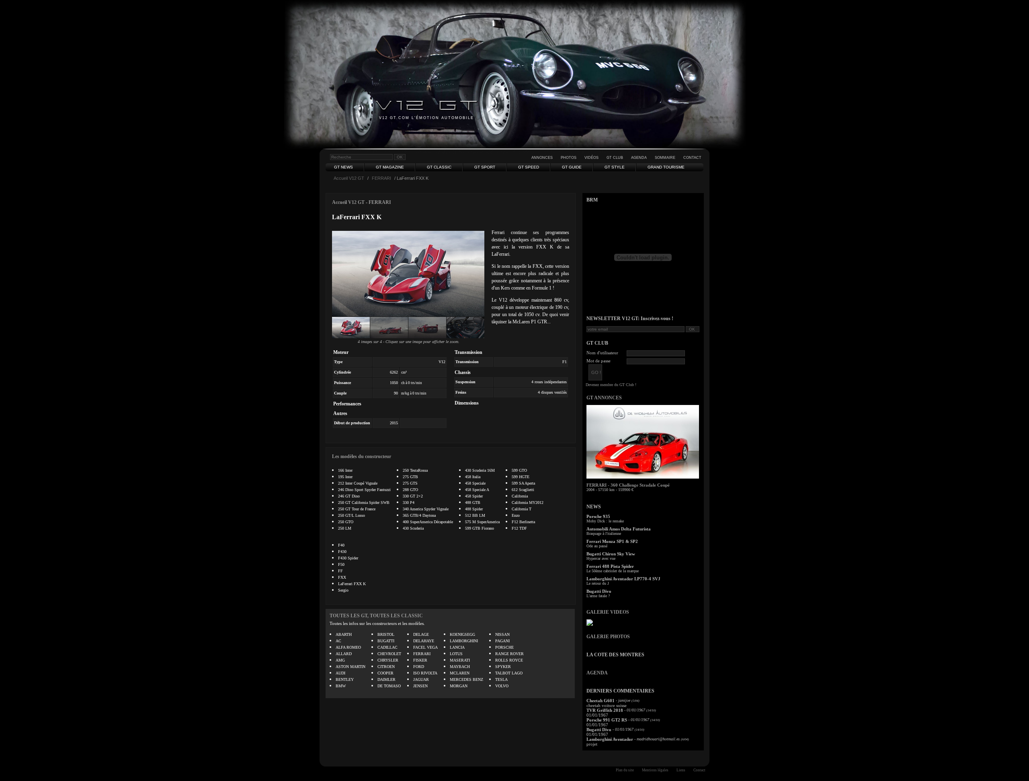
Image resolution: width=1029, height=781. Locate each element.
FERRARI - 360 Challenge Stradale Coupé (628, 485)
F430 (342, 551)
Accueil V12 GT (349, 178)
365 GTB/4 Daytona (419, 515)
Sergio (343, 590)
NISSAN (502, 634)
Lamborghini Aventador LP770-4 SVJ (623, 578)
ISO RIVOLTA (425, 673)
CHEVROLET (389, 654)
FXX (342, 577)
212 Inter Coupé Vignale (357, 483)
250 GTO (345, 522)
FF (340, 571)
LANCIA (457, 647)
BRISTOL (385, 634)
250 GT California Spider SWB (363, 502)
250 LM (344, 528)
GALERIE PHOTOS (608, 636)
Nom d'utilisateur (602, 352)
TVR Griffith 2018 (604, 710)
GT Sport (484, 167)
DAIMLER (386, 679)
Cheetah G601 (600, 700)
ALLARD (344, 654)
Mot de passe (598, 360)
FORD (418, 666)
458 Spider (474, 496)
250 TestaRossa (415, 470)
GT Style (615, 167)
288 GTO (410, 489)
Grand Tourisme (666, 167)
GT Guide (572, 167)
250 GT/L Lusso (351, 515)
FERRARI (381, 178)
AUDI (340, 673)
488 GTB (472, 502)
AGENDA (597, 673)
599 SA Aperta (523, 483)
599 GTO (519, 470)
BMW (341, 686)
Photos (568, 158)
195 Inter (345, 477)
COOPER (385, 673)
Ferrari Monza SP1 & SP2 (612, 541)
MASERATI (460, 660)
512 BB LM (475, 515)
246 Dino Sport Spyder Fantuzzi (364, 489)
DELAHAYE (423, 641)
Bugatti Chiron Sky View (610, 553)
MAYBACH (460, 666)
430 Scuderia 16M (480, 470)
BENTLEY (345, 679)
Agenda (639, 158)
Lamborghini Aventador (609, 739)
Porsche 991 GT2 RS (606, 719)
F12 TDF (519, 528)
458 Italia (472, 477)
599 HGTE (520, 477)
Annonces (542, 158)
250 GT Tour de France (356, 509)
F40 (341, 545)
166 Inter (345, 470)
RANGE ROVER (509, 654)
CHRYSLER (387, 660)
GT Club (615, 158)
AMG (340, 660)
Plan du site (625, 770)
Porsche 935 (598, 516)
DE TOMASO (389, 686)
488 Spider (474, 509)
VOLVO (501, 686)
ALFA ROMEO (348, 647)
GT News (343, 167)
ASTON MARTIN (350, 666)
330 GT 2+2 (413, 496)
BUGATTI (385, 641)
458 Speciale (475, 483)
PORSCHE (504, 647)
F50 (341, 564)
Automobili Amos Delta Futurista (618, 528)
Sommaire (665, 158)
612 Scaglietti (523, 489)
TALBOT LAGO (509, 673)
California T (521, 509)
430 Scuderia (413, 528)
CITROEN (386, 666)
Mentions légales (655, 770)
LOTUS (456, 654)
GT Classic (439, 167)
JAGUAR (421, 679)
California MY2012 (527, 502)
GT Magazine (390, 167)
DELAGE (421, 634)
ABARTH (344, 634)
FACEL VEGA (425, 647)
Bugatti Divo (598, 591)
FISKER (420, 660)
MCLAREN (459, 673)
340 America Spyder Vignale (426, 509)
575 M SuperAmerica (482, 522)
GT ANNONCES (604, 398)
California (520, 496)
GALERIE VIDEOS (607, 612)
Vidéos (591, 158)
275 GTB (410, 477)
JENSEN (420, 686)
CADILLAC (387, 647)
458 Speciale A (477, 489)
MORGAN (458, 686)
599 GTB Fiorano (479, 528)
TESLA (501, 679)
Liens (680, 770)
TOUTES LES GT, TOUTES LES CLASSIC (376, 616)
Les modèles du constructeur (361, 456)
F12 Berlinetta (523, 522)
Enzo (516, 515)
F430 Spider (348, 558)
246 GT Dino (349, 496)
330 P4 (408, 502)
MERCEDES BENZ (466, 679)
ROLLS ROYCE (509, 660)
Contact (692, 158)
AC (338, 641)
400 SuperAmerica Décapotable (428, 522)
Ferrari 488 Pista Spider (610, 566)
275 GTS (410, 483)
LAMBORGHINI (464, 641)
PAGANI (502, 641)
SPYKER (503, 666)
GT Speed (528, 167)
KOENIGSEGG (462, 634)
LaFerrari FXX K (352, 584)
